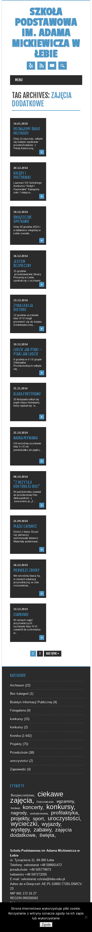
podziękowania (39, 813)
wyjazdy (51, 824)
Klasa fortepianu (27, 394)
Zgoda (46, 924)
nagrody (18, 813)
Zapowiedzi (18, 769)
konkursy (16, 719)
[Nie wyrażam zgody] (85, 917)
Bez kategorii (19, 693)
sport (38, 818)
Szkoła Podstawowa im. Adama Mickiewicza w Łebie (46, 32)
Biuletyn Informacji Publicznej (31, 702)
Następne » (52, 653)
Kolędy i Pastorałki (22, 175)
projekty (20, 818)
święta (46, 835)
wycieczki (24, 824)
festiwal (15, 808)
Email (52, 66)
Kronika (15, 736)
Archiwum (17, 685)
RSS (41, 66)
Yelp (31, 66)
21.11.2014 (20, 388)
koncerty (32, 807)
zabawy (42, 830)
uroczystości (19, 761)
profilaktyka (64, 813)
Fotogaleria (18, 710)
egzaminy (65, 801)
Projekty (16, 744)
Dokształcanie (45, 801)
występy (20, 830)
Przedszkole (19, 752)
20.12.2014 (20, 167)
